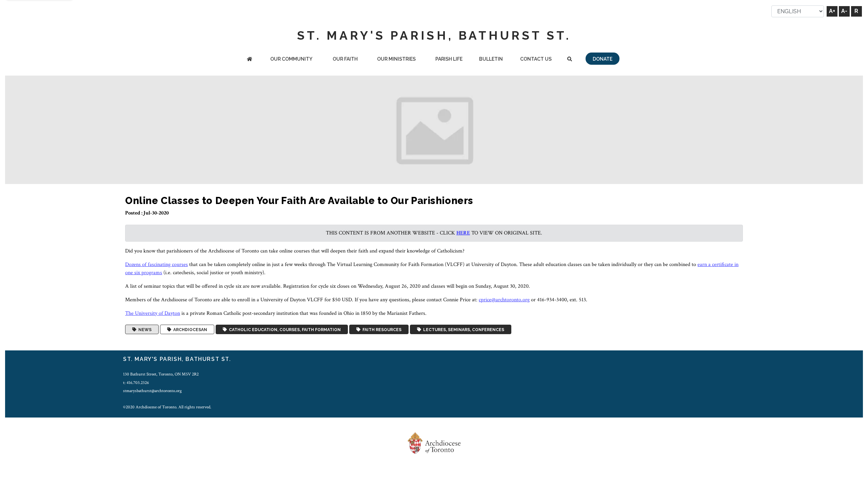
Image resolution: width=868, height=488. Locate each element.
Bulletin (491, 59)
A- (844, 11)
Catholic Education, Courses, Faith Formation (284, 329)
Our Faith (345, 59)
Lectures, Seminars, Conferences (462, 329)
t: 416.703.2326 (136, 382)
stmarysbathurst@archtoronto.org (152, 390)
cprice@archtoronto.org (504, 299)
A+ (832, 11)
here (463, 233)
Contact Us (536, 59)
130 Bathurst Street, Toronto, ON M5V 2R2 (161, 374)
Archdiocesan (189, 329)
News (144, 329)
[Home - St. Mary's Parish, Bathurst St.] (249, 59)
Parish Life (448, 59)
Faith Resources (380, 329)
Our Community (291, 59)
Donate (602, 59)
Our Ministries (396, 59)
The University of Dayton (152, 313)
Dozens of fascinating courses (156, 264)
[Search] (569, 59)
